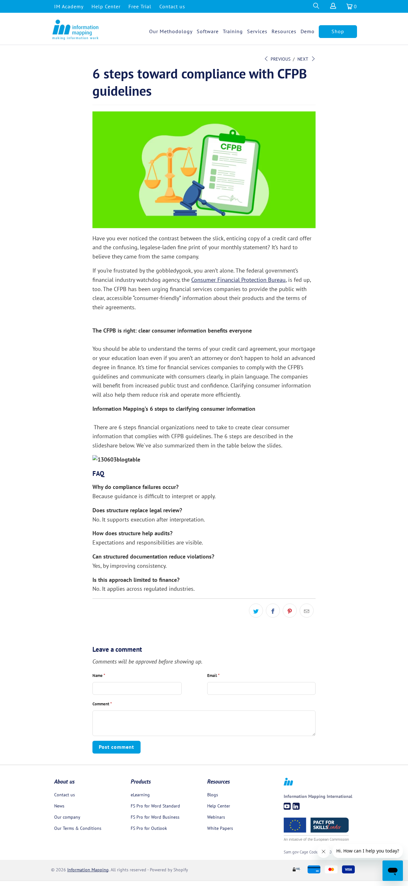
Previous (279, 59)
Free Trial (139, 6)
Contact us (172, 6)
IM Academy (69, 6)
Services (257, 31)
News (59, 806)
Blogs (212, 795)
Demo (308, 31)
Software (208, 31)
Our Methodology (171, 31)
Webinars (216, 817)
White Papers (220, 828)
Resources (284, 31)
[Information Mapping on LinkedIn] (296, 806)
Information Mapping (88, 870)
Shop (338, 31)
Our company (67, 817)
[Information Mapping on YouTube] (287, 806)
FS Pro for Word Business (155, 817)
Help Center (105, 6)
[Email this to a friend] (307, 611)
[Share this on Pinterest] (290, 611)
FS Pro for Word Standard (155, 806)
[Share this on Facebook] (273, 611)
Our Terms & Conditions (77, 828)
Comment (102, 704)
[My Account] (333, 7)
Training (233, 31)
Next (303, 59)
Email (213, 675)
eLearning (140, 795)
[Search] (316, 7)
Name (98, 675)
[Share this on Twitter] (256, 611)
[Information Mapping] (75, 30)
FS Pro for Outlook (149, 828)
